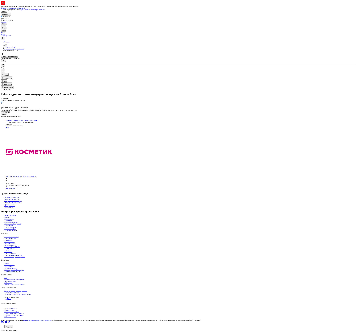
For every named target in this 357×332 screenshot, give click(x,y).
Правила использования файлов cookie (32, 9)
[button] (3, 32)
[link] (4, 28)
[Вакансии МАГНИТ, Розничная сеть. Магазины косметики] (180, 152)
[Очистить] (3, 60)
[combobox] (9, 57)
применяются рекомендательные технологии (37, 320)
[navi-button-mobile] (2, 38)
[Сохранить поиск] (2, 65)
